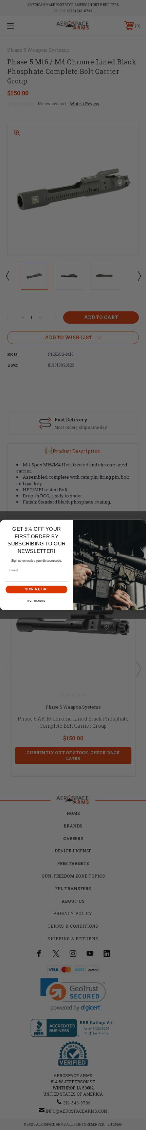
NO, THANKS (36, 601)
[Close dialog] (142, 524)
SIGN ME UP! (36, 589)
